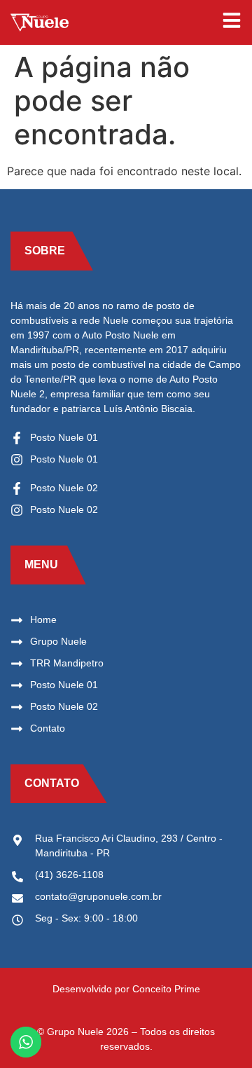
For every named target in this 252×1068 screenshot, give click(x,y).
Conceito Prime (166, 988)
